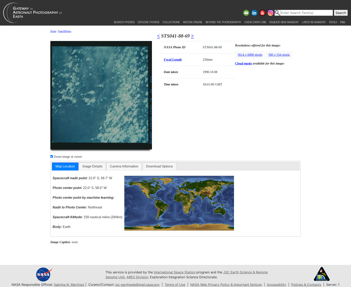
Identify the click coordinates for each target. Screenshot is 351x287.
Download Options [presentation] (159, 166)
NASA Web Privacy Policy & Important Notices (226, 285)
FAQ (342, 22)
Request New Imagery (284, 22)
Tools (333, 22)
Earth (61, 227)
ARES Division (137, 277)
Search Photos (124, 22)
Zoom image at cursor (67, 156)
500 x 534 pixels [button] (279, 54)
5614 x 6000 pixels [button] (250, 54)
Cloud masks (243, 63)
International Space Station (174, 272)
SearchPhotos (64, 31)
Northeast (77, 207)
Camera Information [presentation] (124, 166)
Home (53, 31)
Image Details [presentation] (92, 166)
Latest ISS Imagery (314, 22)
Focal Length (173, 59)
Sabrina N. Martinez (69, 285)
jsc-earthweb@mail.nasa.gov (137, 285)
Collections (171, 22)
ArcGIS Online (192, 22)
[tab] (65, 166)
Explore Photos (148, 22)
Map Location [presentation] (65, 166)
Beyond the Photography (223, 22)
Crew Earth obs (255, 22)
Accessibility (276, 285)
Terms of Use (175, 285)
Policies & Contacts (306, 285)
